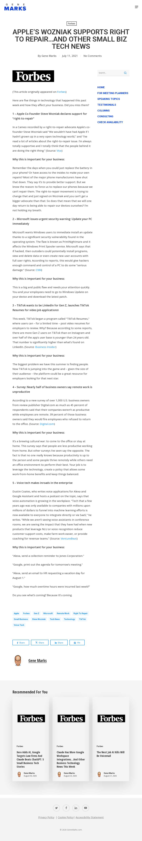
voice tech (19, 625)
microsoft (48, 613)
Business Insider (45, 347)
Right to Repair (80, 613)
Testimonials (106, 104)
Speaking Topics (108, 99)
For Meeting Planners (112, 93)
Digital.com (47, 424)
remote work (63, 613)
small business (21, 619)
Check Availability (110, 122)
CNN (38, 270)
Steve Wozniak (39, 619)
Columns (103, 110)
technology (69, 619)
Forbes (71, 23)
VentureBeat (69, 538)
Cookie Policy (65, 817)
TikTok (82, 619)
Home (101, 87)
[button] (136, 7)
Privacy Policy (46, 817)
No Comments (92, 56)
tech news (55, 619)
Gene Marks (49, 56)
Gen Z (36, 613)
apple (16, 613)
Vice (59, 150)
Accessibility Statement (90, 817)
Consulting (105, 116)
